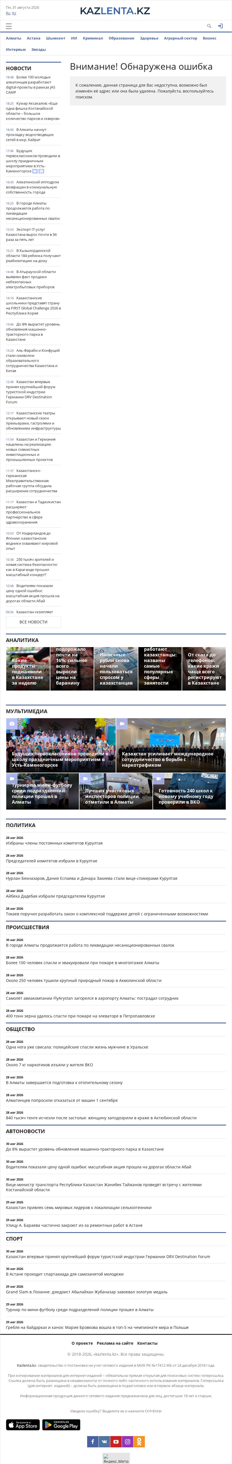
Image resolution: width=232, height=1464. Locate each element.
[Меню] (9, 26)
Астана (33, 38)
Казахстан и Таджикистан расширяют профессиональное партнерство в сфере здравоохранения (33, 512)
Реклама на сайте (115, 1343)
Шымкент (55, 38)
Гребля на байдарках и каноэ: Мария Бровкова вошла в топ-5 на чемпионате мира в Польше (97, 1327)
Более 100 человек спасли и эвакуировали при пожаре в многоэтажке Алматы (82, 962)
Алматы (13, 38)
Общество (20, 1029)
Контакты (147, 1343)
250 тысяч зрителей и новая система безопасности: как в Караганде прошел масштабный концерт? (31, 567)
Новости (18, 68)
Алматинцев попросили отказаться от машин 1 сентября (62, 1100)
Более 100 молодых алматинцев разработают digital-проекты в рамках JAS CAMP (30, 84)
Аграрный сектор (180, 38)
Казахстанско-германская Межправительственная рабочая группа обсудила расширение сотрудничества (31, 480)
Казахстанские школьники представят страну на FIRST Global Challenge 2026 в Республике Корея (33, 305)
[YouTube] (116, 1441)
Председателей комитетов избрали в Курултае (51, 860)
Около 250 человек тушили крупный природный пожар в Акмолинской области (84, 980)
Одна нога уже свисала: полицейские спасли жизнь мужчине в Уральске (77, 1047)
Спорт (14, 1238)
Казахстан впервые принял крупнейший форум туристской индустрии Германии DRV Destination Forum (30, 392)
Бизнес (209, 38)
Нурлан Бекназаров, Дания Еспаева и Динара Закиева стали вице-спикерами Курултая (91, 878)
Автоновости (25, 1131)
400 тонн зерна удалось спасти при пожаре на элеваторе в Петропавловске (80, 1016)
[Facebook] (92, 1441)
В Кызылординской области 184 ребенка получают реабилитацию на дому (33, 255)
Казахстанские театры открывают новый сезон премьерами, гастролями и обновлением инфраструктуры (33, 420)
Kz (14, 13)
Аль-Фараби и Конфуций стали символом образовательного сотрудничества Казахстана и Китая (33, 360)
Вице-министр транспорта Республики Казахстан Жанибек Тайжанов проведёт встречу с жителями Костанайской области (104, 1187)
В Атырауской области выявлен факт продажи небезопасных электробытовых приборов (31, 279)
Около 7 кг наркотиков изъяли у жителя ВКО (49, 1064)
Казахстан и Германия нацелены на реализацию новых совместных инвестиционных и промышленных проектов (30, 449)
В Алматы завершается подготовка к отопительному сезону (64, 1082)
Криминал (93, 38)
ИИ (74, 38)
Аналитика (22, 640)
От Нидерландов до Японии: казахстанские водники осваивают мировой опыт (32, 541)
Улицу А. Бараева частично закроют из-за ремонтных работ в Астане (74, 1225)
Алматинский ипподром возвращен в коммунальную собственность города (32, 187)
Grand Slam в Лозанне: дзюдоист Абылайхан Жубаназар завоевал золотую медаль (86, 1291)
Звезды (38, 49)
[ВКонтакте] (104, 1441)
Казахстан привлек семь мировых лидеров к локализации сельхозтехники (79, 1207)
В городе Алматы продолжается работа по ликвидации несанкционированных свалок (33, 211)
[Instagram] (127, 1441)
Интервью (16, 49)
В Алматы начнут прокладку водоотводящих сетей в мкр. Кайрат (30, 134)
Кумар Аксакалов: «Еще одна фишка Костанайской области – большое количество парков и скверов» (33, 111)
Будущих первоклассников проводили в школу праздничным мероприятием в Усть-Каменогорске (33, 160)
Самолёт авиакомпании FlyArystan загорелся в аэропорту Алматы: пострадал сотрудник (92, 998)
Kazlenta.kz (26, 1365)
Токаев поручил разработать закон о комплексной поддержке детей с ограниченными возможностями (107, 913)
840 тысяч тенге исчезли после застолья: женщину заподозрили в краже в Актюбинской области (101, 1117)
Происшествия (27, 927)
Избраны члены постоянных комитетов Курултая (54, 843)
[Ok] (139, 1441)
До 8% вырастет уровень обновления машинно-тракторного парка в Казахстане (33, 332)
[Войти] (220, 26)
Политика (20, 825)
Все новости (34, 622)
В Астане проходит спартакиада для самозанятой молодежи (65, 1274)
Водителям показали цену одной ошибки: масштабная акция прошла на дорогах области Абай (32, 593)
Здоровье (149, 38)
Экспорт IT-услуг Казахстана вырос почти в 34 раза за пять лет (31, 234)
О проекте (82, 1343)
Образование (121, 38)
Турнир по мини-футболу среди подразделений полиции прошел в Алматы (80, 1309)
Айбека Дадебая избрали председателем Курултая (55, 896)
